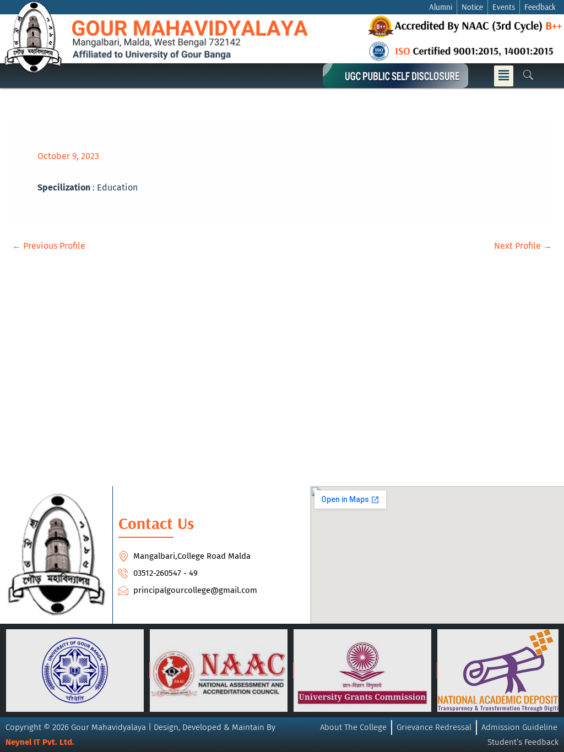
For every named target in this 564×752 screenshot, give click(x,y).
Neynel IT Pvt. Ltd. (40, 742)
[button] (503, 76)
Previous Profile (48, 246)
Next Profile (523, 246)
